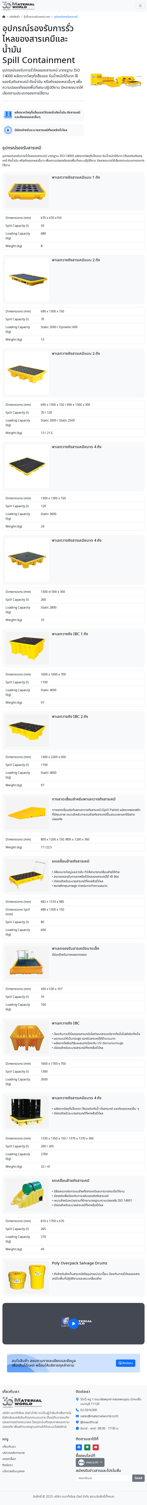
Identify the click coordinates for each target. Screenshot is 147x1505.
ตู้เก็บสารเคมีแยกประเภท (37, 17)
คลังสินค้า (14, 17)
